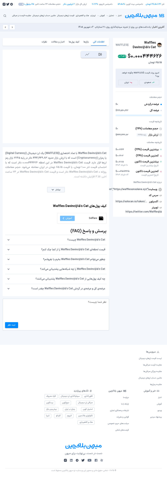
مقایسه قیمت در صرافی (21, 15)
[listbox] (66, 16)
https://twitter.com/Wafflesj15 (144, 212)
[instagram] (4, 4)
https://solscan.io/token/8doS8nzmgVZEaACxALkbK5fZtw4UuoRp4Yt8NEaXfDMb (132, 202)
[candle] (100, 54)
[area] (87, 54)
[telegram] (11, 4)
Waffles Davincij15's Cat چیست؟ (86, 240)
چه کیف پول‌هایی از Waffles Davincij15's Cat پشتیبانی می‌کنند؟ (70, 279)
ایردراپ (93, 15)
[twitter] (7, 4)
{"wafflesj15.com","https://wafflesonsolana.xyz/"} (120, 189)
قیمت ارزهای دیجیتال (65, 15)
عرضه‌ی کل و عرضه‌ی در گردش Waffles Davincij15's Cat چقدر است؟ (68, 289)
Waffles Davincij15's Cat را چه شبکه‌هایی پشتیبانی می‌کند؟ (72, 269)
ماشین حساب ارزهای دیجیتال (44, 15)
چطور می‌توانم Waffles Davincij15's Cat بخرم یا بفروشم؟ (74, 259)
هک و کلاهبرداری (82, 15)
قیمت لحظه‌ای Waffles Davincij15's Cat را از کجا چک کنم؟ (73, 250)
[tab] (98, 42)
